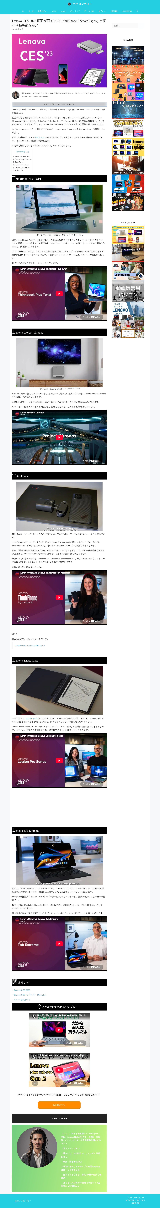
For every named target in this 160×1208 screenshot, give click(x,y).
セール (31, 11)
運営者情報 (135, 1203)
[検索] (141, 25)
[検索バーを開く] (137, 11)
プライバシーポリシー (135, 1197)
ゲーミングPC (89, 11)
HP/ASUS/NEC (127, 11)
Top (23, 11)
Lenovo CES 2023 (22, 990)
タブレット (103, 11)
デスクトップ (75, 11)
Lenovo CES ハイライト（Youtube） (30, 995)
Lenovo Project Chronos (22, 159)
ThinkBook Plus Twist (21, 156)
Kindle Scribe (32, 718)
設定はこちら (59, 1105)
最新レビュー (43, 11)
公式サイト (40, 137)
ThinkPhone (18, 162)
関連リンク (18, 170)
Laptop (63, 11)
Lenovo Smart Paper (21, 165)
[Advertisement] (59, 810)
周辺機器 (114, 11)
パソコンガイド (83, 3)
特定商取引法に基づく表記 (135, 1200)
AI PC (54, 11)
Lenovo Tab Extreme (21, 167)
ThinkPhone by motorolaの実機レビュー (30, 646)
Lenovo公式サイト (22, 1000)
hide (26, 152)
